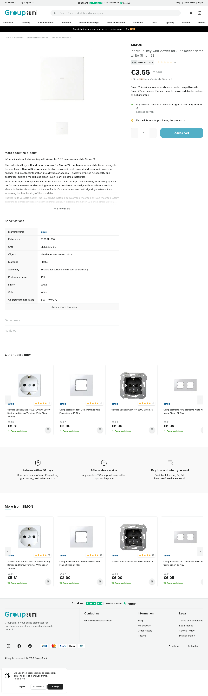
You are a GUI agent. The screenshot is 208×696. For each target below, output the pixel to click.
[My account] (191, 13)
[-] (134, 133)
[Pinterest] (30, 646)
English (27, 2)
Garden (186, 22)
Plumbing (25, 22)
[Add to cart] (48, 430)
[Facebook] (19, 646)
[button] (166, 62)
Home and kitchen (116, 22)
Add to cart (181, 133)
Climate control (45, 22)
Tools (154, 22)
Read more (19, 678)
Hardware (138, 22)
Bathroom (66, 22)
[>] (200, 400)
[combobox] (116, 13)
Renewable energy (88, 22)
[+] (153, 133)
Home (8, 37)
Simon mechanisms (61, 37)
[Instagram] (8, 646)
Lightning (169, 22)
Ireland (11, 2)
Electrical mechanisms (37, 37)
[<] (8, 400)
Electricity (19, 37)
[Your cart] (199, 13)
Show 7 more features (64, 307)
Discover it (167, 79)
